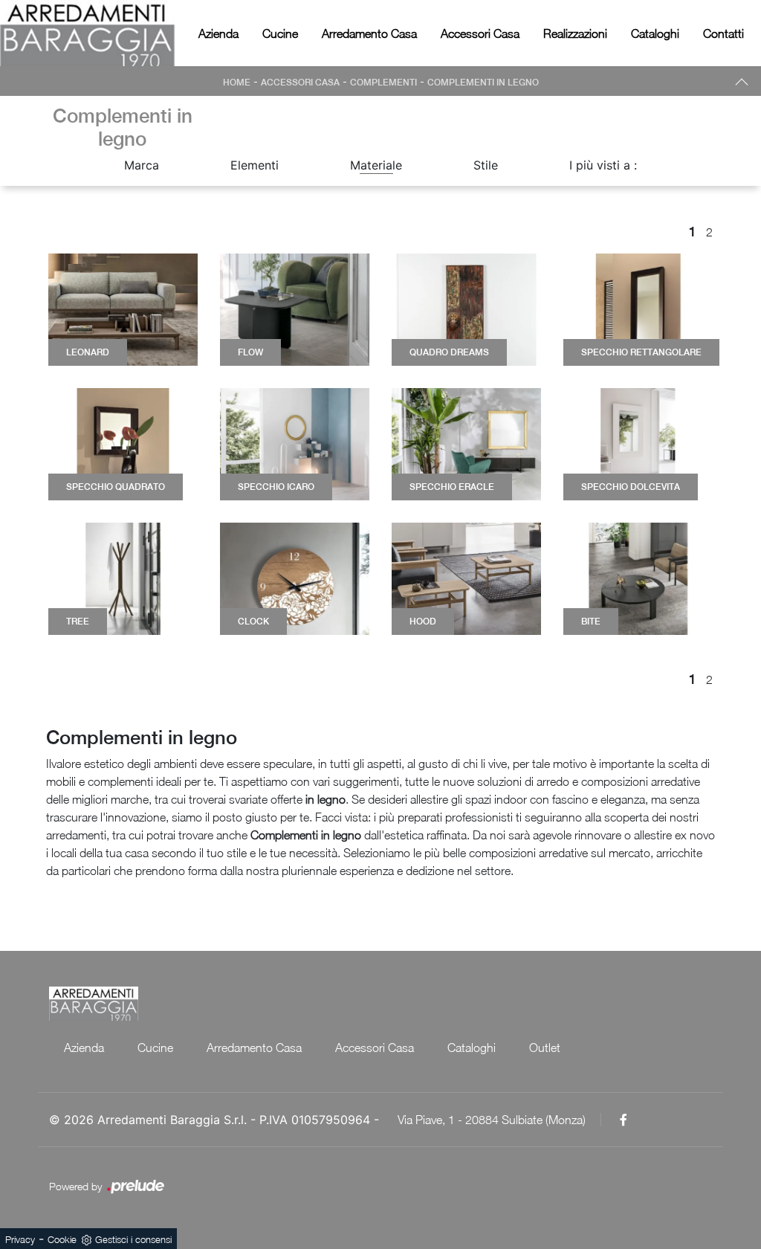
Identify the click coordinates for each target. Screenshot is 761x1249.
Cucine (280, 33)
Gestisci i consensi (133, 1239)
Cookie (62, 1239)
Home (236, 82)
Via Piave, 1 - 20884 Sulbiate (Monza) (492, 1119)
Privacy (20, 1239)
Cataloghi (655, 33)
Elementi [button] (254, 165)
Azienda (218, 33)
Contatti (723, 33)
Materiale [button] (376, 165)
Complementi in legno (483, 82)
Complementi (383, 82)
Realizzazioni (575, 33)
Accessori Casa (480, 33)
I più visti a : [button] (603, 165)
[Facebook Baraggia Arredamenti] (623, 1119)
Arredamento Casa (369, 33)
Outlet (544, 1047)
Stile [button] (485, 165)
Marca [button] (141, 165)
